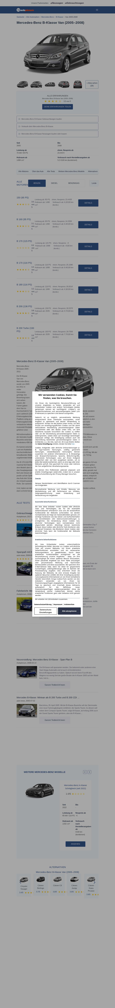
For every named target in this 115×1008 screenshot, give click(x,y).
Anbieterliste (69, 604)
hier (73, 444)
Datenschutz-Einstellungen (45, 611)
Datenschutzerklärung (43, 604)
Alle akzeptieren (69, 611)
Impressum (57, 604)
